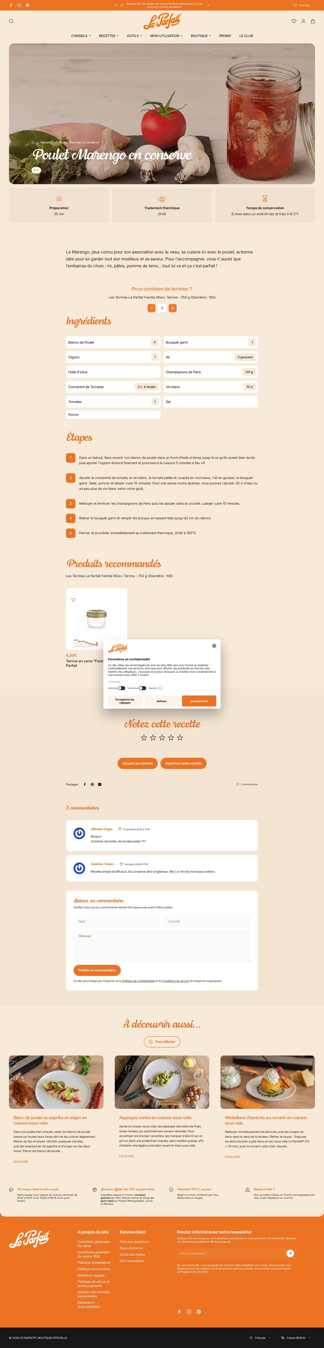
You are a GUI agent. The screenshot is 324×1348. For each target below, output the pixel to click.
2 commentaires (249, 784)
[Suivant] (208, 5)
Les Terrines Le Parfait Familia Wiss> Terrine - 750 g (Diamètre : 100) (162, 297)
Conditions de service (176, 980)
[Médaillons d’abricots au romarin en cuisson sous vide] (267, 1082)
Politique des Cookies (94, 1269)
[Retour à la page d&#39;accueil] (33, 142)
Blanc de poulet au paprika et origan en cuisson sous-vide (50, 1120)
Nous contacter (131, 1248)
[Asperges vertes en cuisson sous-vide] (162, 1082)
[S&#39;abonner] (290, 1253)
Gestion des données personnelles (94, 1294)
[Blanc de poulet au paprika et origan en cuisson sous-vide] (56, 1082)
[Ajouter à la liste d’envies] (73, 600)
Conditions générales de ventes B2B (94, 1254)
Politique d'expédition (94, 1262)
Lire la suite (21, 1161)
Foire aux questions (134, 1242)
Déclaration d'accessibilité (89, 1305)
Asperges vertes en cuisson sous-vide (155, 1117)
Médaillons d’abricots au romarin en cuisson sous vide (266, 1120)
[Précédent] (116, 5)
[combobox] (304, 5)
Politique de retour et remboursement (94, 1284)
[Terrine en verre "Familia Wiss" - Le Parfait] (96, 619)
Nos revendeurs (132, 1261)
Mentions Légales (91, 1275)
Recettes (47, 142)
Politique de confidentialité (138, 980)
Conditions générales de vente (94, 1244)
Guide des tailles (132, 1254)
